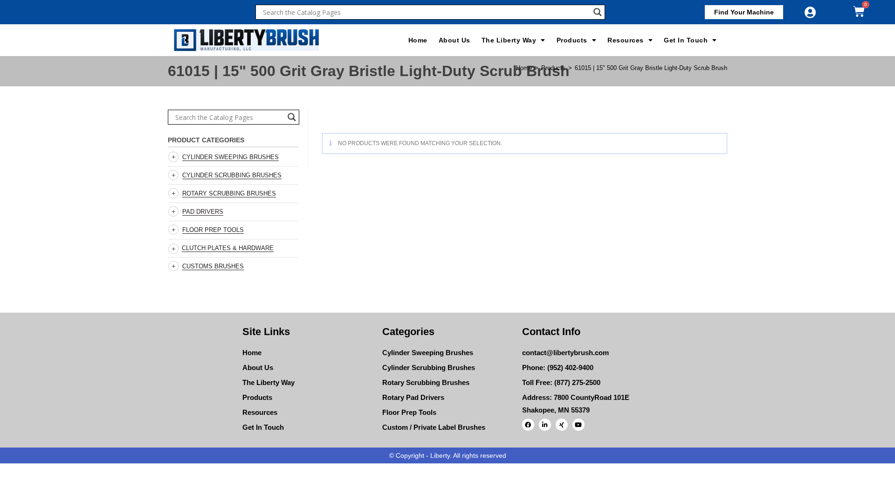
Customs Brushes (213, 266)
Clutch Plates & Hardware (228, 248)
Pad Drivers (202, 211)
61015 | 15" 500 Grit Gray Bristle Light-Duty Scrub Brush (651, 67)
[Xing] (562, 425)
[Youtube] (578, 425)
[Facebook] (528, 425)
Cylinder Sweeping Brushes (230, 157)
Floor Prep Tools (213, 229)
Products (572, 40)
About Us (454, 40)
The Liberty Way (509, 40)
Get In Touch (686, 40)
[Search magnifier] (598, 12)
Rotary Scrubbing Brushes (229, 193)
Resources (625, 40)
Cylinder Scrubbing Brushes (232, 175)
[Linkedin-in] (545, 425)
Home (417, 40)
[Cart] (859, 11)
